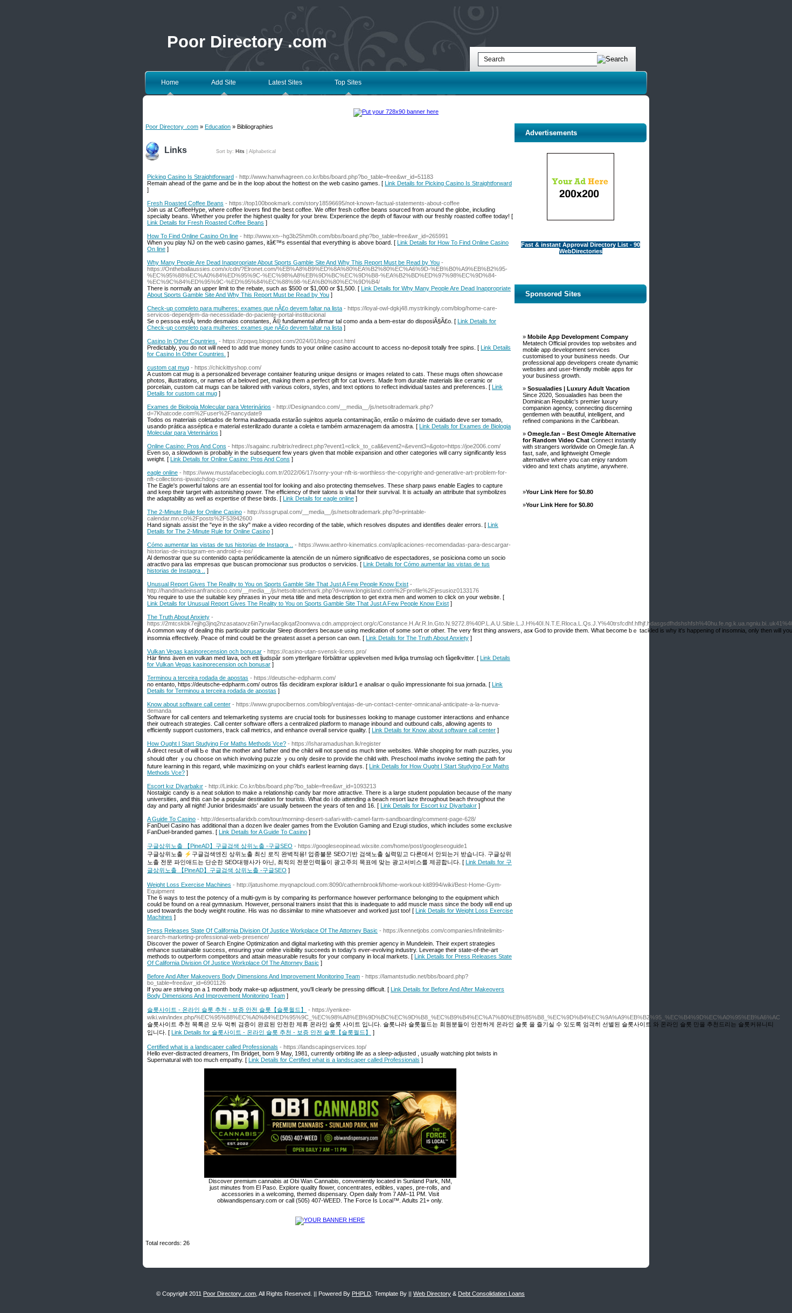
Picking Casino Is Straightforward (190, 176)
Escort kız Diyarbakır (175, 786)
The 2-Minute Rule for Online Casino (194, 512)
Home (170, 82)
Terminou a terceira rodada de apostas (197, 678)
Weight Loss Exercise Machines (189, 884)
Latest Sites (285, 82)
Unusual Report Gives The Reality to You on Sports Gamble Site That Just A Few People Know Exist (277, 584)
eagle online (162, 472)
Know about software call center (189, 704)
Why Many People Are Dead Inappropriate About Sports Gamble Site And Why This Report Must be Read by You (293, 262)
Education (218, 126)
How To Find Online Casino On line (192, 236)
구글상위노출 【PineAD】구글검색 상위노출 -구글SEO (220, 846)
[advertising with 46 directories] (330, 1220)
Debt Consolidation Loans (491, 1293)
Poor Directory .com (247, 41)
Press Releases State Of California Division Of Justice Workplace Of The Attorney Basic (262, 930)
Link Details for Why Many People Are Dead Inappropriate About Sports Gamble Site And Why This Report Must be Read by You (329, 291)
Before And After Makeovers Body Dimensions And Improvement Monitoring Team (253, 976)
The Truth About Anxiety (178, 617)
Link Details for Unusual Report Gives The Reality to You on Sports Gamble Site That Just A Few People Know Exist (298, 603)
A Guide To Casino (171, 819)
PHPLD (361, 1293)
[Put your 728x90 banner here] (396, 111)
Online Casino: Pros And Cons (186, 446)
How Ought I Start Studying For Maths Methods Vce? (216, 743)
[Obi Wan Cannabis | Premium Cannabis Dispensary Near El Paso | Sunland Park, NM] (330, 1175)
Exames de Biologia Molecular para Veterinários (209, 407)
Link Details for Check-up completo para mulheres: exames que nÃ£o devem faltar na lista (321, 324)
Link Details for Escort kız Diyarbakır (428, 805)
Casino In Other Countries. (182, 341)
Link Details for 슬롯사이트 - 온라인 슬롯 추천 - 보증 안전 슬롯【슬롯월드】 (271, 1032)
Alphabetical (262, 151)
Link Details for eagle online (318, 498)
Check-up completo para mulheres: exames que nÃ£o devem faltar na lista (244, 308)
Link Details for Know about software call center (434, 730)
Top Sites (348, 82)
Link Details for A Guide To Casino (263, 832)
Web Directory (432, 1293)
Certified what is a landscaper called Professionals (212, 1047)
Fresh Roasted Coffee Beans (185, 203)
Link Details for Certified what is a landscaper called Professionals (334, 1060)
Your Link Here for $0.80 (559, 492)
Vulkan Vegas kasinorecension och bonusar (204, 651)
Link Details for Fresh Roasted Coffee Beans (205, 222)
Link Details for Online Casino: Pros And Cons (230, 459)
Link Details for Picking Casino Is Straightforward (448, 183)
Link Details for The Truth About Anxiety (417, 638)
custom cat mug (168, 367)
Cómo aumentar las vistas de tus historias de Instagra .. (220, 544)
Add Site (223, 82)
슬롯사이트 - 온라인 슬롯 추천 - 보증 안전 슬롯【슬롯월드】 (227, 1009)
